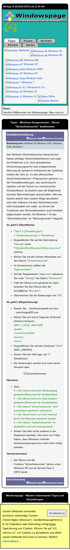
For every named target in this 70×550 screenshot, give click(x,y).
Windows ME (31, 60)
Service (13, 44)
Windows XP (30, 73)
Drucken (59, 138)
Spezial (53, 100)
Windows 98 (54, 55)
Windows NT (30, 64)
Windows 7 (27, 82)
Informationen (10, 541)
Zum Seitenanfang (16, 479)
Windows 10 (29, 91)
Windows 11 (29, 96)
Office (51, 96)
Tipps (12, 40)
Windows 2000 (34, 69)
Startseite (23, 50)
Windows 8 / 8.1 (36, 87)
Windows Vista (33, 78)
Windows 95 (54, 51)
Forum (28, 40)
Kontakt (46, 40)
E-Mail (39, 138)
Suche (30, 44)
